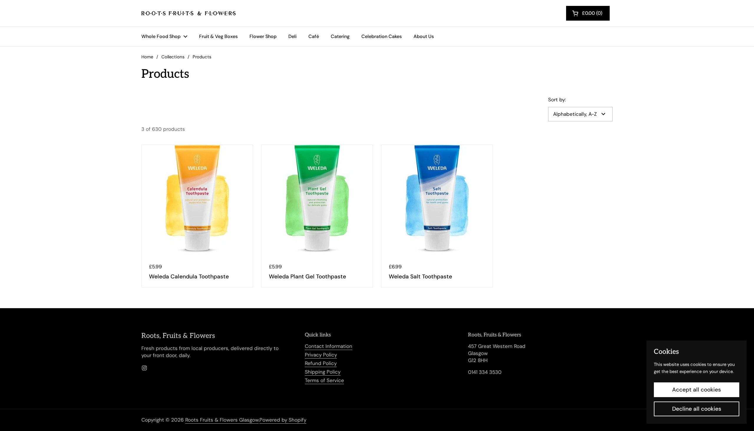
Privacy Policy (321, 354)
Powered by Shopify (282, 420)
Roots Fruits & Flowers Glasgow (222, 420)
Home (147, 57)
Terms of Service (324, 380)
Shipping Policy (322, 372)
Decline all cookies (696, 408)
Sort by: (557, 99)
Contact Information (328, 346)
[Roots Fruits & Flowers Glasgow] (188, 13)
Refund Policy (321, 363)
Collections (172, 57)
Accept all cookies (696, 389)
